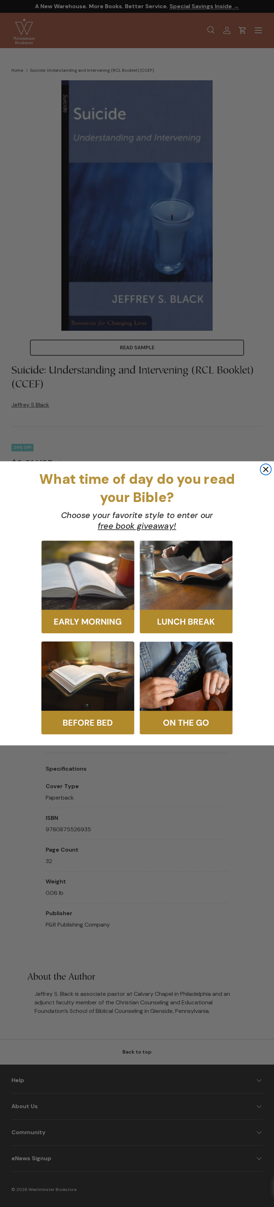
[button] (88, 587)
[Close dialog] (266, 469)
